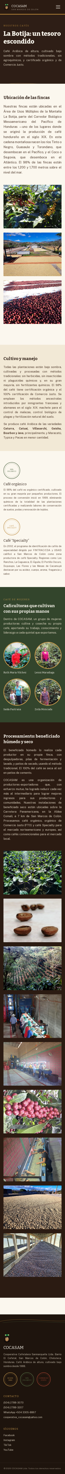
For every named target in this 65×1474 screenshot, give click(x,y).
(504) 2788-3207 (13, 1407)
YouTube (8, 1449)
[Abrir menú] (58, 6)
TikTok (7, 1445)
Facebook (9, 1435)
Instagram (9, 1440)
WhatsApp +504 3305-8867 (19, 1412)
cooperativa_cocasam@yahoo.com (22, 1417)
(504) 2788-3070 (13, 1402)
